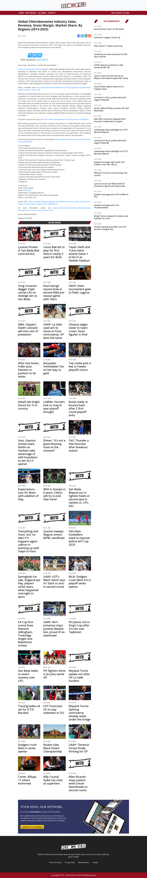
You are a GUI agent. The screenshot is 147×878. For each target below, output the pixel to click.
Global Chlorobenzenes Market (30, 69)
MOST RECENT (30, 13)
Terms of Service (55, 862)
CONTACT (52, 13)
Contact (95, 862)
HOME (21, 13)
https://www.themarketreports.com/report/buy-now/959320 (65, 119)
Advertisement (83, 862)
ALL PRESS (42, 13)
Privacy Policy (70, 862)
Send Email (27, 190)
